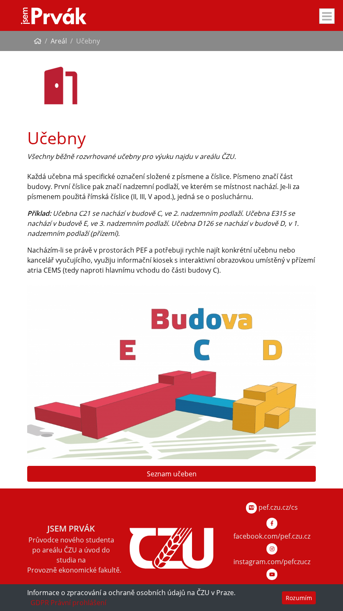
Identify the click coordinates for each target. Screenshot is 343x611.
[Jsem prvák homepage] (54, 15)
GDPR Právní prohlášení (68, 602)
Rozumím (299, 598)
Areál (59, 41)
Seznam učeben (172, 473)
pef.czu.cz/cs (277, 507)
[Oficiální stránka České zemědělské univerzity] (171, 547)
